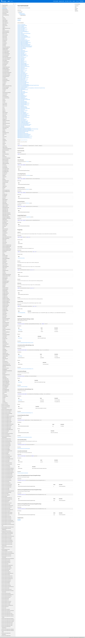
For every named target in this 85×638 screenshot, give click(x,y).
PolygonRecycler (4, 186)
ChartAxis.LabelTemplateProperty (22, 73)
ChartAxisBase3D (22, 13)
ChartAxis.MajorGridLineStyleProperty (23, 75)
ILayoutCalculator (4, 103)
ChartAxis (20, 12)
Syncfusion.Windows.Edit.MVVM (6, 569)
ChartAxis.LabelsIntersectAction (22, 65)
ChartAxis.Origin (19, 90)
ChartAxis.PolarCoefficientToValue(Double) (23, 99)
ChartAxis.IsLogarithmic (20, 58)
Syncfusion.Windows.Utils (5, 606)
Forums (77, 1)
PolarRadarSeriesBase (5, 182)
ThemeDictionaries (4, 338)
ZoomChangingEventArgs (5, 390)
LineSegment (4, 139)
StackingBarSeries (4, 295)
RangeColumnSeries (5, 206)
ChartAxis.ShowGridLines (21, 109)
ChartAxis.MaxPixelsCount (21, 79)
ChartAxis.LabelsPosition (21, 67)
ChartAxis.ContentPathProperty (22, 35)
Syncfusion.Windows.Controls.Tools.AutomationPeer (6, 557)
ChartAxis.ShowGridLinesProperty (22, 110)
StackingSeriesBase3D (5, 310)
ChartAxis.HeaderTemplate (21, 54)
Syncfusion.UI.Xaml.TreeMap (5, 488)
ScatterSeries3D (4, 235)
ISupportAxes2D (4, 116)
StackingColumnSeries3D (5, 305)
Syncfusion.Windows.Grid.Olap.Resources (7, 578)
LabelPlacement (4, 128)
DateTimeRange (4, 13)
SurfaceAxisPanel (4, 326)
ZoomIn (3, 393)
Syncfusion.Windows (4, 496)
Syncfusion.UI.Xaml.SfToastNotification (7, 462)
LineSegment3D (4, 140)
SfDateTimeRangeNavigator (6, 258)
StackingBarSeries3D (5, 297)
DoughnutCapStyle (4, 20)
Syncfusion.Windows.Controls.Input (6, 534)
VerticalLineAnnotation (5, 362)
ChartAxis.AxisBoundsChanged (22, 27)
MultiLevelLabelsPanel (5, 160)
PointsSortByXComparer (5, 180)
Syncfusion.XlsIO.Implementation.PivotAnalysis (8, 619)
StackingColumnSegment (5, 301)
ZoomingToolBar (4, 394)
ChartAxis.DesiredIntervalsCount (22, 39)
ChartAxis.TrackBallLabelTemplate (22, 121)
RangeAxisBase (4, 202)
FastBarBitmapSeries (5, 49)
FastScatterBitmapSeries (5, 71)
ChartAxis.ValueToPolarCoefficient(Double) (23, 125)
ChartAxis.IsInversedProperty (21, 57)
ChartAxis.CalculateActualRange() (22, 386)
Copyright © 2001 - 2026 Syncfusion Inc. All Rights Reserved (76, 637)
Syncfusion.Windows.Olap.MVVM (6, 581)
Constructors (76, 5)
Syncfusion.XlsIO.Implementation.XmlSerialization (6, 634)
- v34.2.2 (11, 1)
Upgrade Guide (61, 1)
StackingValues (4, 311)
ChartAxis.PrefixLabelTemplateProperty (23, 104)
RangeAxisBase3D (4, 203)
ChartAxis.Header (20, 49)
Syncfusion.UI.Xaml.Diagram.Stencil (6, 422)
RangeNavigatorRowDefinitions (6, 214)
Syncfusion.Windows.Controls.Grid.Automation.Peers (8, 525)
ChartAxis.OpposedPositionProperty (22, 89)
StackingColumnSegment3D (6, 302)
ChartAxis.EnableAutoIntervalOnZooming (23, 45)
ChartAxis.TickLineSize (20, 118)
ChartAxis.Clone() (20, 32)
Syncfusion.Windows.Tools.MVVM (6, 602)
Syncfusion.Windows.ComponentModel (7, 513)
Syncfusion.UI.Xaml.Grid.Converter (6, 438)
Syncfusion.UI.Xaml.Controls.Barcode (6, 410)
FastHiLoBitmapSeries (5, 56)
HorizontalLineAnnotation (5, 97)
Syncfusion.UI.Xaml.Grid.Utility (6, 446)
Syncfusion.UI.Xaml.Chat (5, 404)
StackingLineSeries (4, 307)
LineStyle (3, 144)
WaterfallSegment (4, 369)
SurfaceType (4, 330)
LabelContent (4, 124)
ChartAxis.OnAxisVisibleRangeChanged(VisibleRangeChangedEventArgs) (28, 85)
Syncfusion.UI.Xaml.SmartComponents (7, 464)
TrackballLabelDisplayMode (6, 346)
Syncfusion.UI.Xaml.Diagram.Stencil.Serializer (7, 424)
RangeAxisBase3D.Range (21, 132)
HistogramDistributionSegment (6, 92)
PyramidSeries (4, 196)
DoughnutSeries (4, 24)
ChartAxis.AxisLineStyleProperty (22, 30)
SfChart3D (3, 254)
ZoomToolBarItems (4, 402)
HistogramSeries (4, 95)
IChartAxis (3, 99)
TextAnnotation (4, 337)
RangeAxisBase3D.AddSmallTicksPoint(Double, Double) (25, 130)
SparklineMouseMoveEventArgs (6, 274)
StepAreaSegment (4, 313)
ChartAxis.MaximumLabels (21, 78)
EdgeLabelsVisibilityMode (5, 32)
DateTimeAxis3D (4, 8)
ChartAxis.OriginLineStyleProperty (22, 92)
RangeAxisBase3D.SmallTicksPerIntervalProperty (24, 137)
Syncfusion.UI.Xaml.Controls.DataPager (7, 413)
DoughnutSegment (4, 21)
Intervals (3, 108)
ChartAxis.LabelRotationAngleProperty (23, 64)
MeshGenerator (4, 156)
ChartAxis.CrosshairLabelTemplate (22, 36)
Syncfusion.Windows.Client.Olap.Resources (7, 509)
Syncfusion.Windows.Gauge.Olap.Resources (7, 573)
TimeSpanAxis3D (4, 342)
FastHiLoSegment (4, 60)
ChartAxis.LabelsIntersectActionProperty (23, 66)
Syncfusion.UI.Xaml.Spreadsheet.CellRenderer (8, 468)
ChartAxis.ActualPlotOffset (21, 24)
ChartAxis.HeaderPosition (21, 50)
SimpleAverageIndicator (5, 266)
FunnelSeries (4, 83)
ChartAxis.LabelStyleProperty (21, 71)
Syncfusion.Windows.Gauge (5, 570)
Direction (3, 17)
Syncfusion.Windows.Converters (6, 559)
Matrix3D (3, 155)
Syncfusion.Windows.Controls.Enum (6, 517)
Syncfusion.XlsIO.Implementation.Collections (8, 614)
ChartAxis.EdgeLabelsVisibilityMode (22, 43)
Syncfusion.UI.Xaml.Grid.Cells (5, 434)
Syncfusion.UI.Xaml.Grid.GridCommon (7, 441)
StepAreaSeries (4, 314)
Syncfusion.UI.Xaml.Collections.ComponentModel (6, 407)
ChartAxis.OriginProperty (21, 93)
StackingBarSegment (5, 294)
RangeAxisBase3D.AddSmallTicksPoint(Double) (24, 129)
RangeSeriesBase (4, 219)
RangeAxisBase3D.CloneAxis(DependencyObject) (24, 437)
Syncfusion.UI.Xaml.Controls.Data (6, 412)
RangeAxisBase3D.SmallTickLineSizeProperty (24, 134)
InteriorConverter (4, 105)
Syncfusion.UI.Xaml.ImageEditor (6, 449)
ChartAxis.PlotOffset (20, 94)
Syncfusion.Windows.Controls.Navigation (7, 540)
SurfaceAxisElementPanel (5, 322)
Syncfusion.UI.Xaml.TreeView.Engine (6, 492)
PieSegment (4, 175)
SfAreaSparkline (4, 251)
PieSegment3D (4, 176)
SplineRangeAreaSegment (5, 281)
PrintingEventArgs (4, 194)
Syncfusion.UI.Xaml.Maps (5, 453)
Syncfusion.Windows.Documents (6, 562)
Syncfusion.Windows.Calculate (6, 500)
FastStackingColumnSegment (6, 73)
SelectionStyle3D (4, 242)
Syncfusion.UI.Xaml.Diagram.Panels (6, 420)
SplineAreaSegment (5, 278)
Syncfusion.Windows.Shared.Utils (6, 597)
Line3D (3, 135)
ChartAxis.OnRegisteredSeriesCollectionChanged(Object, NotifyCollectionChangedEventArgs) (31, 87)
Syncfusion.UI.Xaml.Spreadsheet (6, 466)
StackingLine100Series (5, 306)
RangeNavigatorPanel (5, 211)
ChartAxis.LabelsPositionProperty (22, 68)
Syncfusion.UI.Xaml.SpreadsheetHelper (7, 477)
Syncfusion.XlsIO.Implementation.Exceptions (8, 618)
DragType (3, 29)
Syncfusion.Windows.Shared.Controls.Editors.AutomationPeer (8, 591)
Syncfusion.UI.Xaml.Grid (5, 432)
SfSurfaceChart (4, 262)
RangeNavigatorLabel (5, 210)
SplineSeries (4, 285)
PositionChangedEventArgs (6, 190)
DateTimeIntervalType (5, 12)
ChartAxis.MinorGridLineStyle (21, 81)
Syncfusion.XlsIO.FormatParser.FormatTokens (8, 610)
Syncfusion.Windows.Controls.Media (6, 538)
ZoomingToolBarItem (5, 396)
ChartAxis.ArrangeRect (20, 26)
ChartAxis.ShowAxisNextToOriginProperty (23, 108)
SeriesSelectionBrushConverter (6, 250)
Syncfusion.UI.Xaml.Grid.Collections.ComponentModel (6, 437)
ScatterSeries (4, 234)
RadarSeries (3, 198)
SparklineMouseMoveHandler (6, 275)
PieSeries (3, 178)
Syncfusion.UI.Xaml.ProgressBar (6, 457)
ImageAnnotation (4, 104)
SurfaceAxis (3, 321)
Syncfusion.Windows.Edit (5, 563)
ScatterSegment (4, 231)
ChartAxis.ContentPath (20, 34)
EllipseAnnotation (4, 33)
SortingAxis (3, 271)
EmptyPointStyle (4, 36)
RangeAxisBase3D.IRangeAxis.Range (22, 131)
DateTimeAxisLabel (4, 9)
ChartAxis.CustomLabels (21, 38)
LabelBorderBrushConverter (6, 123)
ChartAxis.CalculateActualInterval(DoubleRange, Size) (25, 368)
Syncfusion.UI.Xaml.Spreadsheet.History (7, 474)
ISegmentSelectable (5, 112)
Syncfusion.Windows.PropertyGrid (6, 585)
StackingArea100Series (5, 287)
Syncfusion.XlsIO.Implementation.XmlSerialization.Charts (6, 636)
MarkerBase (4, 152)
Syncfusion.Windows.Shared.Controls (7, 589)
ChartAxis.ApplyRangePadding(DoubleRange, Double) (25, 342)
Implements (76, 10)
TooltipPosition (4, 345)
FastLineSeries (4, 65)
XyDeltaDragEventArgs (5, 378)
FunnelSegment (4, 81)
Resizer (3, 227)
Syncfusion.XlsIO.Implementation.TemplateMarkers (6, 627)
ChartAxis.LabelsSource (20, 69)
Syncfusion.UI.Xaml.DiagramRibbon (6, 428)
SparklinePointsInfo (5, 277)
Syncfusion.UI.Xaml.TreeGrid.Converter (7, 484)
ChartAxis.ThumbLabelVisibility (22, 116)
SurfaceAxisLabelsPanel (5, 325)
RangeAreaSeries (4, 200)
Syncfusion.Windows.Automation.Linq (7, 497)
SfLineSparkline (4, 259)
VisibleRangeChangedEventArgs (6, 365)
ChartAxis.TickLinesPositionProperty (22, 120)
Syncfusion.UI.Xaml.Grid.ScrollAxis (6, 445)
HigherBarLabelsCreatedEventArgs (6, 85)
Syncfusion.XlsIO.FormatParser (6, 609)
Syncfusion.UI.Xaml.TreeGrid (5, 481)
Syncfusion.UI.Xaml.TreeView (5, 489)
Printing (3, 192)
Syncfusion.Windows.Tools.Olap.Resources (7, 605)
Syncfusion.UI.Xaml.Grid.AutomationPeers (7, 433)
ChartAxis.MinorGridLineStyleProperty (23, 82)
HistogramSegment (5, 93)
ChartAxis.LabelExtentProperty (21, 61)
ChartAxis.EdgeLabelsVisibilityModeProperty (24, 44)
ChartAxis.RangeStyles (20, 105)
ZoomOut (3, 398)
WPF (9, 1)
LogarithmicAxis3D (4, 147)
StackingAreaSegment (5, 289)
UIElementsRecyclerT (5, 358)
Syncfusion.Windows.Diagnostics (6, 561)
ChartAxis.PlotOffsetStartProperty (22, 98)
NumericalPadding (4, 167)
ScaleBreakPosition (4, 230)
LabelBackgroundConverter (6, 120)
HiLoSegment (4, 89)
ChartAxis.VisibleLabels (20, 126)
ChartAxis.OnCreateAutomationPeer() (22, 86)
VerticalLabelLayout (5, 361)
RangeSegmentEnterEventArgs (6, 218)
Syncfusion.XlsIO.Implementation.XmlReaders (8, 629)
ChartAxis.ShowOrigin (20, 111)
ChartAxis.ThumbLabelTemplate (22, 114)
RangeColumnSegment (5, 204)
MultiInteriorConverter (5, 159)
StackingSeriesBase (4, 309)
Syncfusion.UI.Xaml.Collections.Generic (7, 409)
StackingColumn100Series (5, 298)
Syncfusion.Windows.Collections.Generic (7, 512)
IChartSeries (4, 100)
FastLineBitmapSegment (5, 61)
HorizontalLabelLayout (5, 96)
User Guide (67, 1)
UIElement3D (4, 357)
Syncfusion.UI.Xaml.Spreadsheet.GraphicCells (8, 472)
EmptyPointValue (4, 37)
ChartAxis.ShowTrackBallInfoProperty (22, 113)
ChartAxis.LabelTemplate (21, 72)
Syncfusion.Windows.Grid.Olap (6, 574)
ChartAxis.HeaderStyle (20, 53)
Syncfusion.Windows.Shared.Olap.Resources (7, 594)
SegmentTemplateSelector (5, 238)
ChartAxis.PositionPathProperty (22, 101)
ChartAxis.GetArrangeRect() (21, 47)
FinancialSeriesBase (4, 79)
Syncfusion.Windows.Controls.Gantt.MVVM (7, 520)
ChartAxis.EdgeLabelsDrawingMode (22, 41)
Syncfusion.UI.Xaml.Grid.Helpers (6, 442)
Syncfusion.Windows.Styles (5, 598)
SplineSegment (4, 283)
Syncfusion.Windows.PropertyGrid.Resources (8, 586)
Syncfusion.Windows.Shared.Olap (6, 593)
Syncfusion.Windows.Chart (5, 501)
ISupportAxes (4, 115)
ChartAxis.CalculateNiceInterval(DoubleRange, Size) (25, 412)
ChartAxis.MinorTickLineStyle (21, 83)
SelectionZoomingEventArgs (6, 247)
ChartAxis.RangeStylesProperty (22, 106)
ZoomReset (3, 401)
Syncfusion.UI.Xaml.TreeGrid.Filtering (6, 485)
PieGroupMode (4, 174)
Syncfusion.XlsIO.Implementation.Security (7, 622)
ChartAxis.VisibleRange (20, 127)
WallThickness (4, 366)
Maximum (27, 189)
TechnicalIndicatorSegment (6, 334)
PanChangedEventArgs (5, 170)
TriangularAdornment (5, 353)
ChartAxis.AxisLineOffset (21, 28)
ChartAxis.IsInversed (20, 56)
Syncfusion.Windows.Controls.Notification (7, 541)
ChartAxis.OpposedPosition (21, 88)
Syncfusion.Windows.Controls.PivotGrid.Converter (7, 547)
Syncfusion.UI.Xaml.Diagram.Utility (6, 426)
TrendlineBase (4, 349)
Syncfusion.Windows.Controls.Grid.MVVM (7, 533)
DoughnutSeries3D (4, 25)
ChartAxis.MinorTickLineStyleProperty (23, 84)
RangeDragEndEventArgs (5, 207)
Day (2, 16)
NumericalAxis (4, 164)
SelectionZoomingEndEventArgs (6, 246)
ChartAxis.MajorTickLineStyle (21, 76)
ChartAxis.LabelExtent (20, 60)
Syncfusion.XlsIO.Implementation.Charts (7, 613)
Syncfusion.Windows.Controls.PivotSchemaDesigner (6, 550)
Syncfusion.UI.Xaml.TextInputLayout (6, 480)
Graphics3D (3, 84)
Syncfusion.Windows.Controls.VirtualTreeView (8, 558)
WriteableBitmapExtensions (6, 374)
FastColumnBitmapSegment (6, 53)
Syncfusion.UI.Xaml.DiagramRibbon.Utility (7, 429)
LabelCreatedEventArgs (5, 127)
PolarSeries (3, 183)
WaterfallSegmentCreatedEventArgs (7, 370)
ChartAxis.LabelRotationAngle (21, 63)
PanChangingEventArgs (5, 171)
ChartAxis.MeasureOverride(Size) (22, 80)
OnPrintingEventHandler (5, 168)
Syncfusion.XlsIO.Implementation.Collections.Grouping (8, 617)
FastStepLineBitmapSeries (5, 76)
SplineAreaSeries (4, 279)
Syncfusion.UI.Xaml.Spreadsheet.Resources (7, 476)
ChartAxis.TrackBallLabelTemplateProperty (23, 122)
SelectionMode (4, 239)
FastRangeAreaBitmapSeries (6, 67)
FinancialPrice (4, 77)
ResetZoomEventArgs (5, 223)
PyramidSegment (4, 195)
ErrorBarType (4, 45)
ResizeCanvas (4, 226)
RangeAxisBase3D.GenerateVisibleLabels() (23, 448)
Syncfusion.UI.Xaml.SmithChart (6, 465)
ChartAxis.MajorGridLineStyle (21, 74)
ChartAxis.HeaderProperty (21, 52)
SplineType (3, 286)
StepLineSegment (4, 315)
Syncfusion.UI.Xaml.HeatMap (5, 448)
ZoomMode (3, 397)
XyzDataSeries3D (4, 388)
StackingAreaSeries (4, 290)
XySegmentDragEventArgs (5, 381)
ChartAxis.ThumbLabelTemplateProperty (23, 115)
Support (73, 1)
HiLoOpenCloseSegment (5, 87)
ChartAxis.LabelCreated (20, 59)
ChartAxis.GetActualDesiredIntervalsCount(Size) (24, 46)
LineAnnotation (4, 136)
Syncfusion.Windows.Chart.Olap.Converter (7, 505)
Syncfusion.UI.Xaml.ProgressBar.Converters (7, 458)
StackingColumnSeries (5, 303)
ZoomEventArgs (4, 392)
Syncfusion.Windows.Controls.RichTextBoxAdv (8, 553)
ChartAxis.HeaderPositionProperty (22, 51)
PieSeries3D (3, 179)
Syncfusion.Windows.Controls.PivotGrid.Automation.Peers (7, 545)
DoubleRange (20, 329)
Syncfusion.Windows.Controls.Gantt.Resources (8, 521)
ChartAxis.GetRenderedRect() (21, 48)
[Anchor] (17, 148)
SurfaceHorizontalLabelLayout (6, 329)
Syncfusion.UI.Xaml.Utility (5, 493)
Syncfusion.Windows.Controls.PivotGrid (7, 542)
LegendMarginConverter (5, 132)
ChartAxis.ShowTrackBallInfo (21, 112)
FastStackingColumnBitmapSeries (6, 72)
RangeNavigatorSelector (5, 215)
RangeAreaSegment (5, 199)
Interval (3, 107)
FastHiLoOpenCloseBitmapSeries (6, 57)
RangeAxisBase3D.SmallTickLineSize (22, 133)
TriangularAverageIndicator (6, 354)
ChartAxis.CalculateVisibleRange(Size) (23, 31)
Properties (76, 8)
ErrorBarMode (4, 41)
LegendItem (4, 131)
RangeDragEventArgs (5, 208)
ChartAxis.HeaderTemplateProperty (22, 55)
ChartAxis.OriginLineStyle (21, 91)
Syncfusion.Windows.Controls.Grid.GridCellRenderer (6, 529)
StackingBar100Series (5, 291)
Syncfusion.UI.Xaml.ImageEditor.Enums (7, 450)
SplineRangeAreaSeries (5, 282)
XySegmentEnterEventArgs (5, 384)
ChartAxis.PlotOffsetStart (21, 97)
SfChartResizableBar (5, 255)
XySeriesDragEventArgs (5, 385)
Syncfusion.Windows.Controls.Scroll (6, 554)
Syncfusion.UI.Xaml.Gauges (5, 430)
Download (81, 1)
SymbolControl (4, 333)
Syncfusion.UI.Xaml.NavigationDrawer (7, 456)
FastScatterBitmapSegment (6, 69)
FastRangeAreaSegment (5, 68)
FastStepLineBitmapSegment (6, 75)
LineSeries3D (4, 143)
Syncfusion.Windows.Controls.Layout (7, 537)
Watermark (3, 373)
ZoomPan (3, 400)
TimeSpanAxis (4, 341)
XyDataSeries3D (4, 377)
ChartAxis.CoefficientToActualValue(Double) (23, 33)
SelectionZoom (4, 243)
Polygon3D (3, 184)
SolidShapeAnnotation (5, 270)
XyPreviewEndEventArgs (5, 380)
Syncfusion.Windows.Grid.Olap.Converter (7, 577)
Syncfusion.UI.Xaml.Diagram (5, 414)
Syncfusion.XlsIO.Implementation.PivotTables (8, 621)
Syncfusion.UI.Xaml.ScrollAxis (5, 461)
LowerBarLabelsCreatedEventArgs (6, 148)
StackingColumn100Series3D (6, 299)
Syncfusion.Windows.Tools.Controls (6, 601)
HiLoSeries (3, 91)
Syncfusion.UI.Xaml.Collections (6, 405)
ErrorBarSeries (4, 44)
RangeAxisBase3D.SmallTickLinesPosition (23, 135)
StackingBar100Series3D (5, 293)
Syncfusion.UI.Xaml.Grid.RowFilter (6, 444)
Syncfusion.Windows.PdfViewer (6, 582)
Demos (70, 1)
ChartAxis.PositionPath (20, 100)
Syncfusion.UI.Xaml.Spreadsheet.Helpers (7, 473)
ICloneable (3, 101)
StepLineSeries (4, 317)
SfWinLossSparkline (5, 263)
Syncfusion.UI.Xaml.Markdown (6, 454)
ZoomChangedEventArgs (5, 389)
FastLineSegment (4, 64)
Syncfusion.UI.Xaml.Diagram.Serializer (7, 421)
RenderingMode (4, 222)
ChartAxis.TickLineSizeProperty (22, 119)
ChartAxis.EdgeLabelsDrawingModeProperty (24, 42)
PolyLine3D (3, 187)
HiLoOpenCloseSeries (5, 88)
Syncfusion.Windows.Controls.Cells (6, 516)
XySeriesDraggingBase (5, 386)
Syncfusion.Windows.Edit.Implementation (7, 565)
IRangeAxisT (4, 111)
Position (3, 188)
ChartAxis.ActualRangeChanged (22, 25)
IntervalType (28, 175)
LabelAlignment (4, 119)
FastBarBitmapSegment (5, 48)
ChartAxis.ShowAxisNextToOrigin (22, 107)
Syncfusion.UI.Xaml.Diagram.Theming (7, 425)
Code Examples (55, 1)
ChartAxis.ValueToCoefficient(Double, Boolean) (24, 124)
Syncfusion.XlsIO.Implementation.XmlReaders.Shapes (8, 631)
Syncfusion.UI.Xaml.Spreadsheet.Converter (7, 470)
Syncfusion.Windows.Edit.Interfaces (6, 566)
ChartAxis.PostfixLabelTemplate (22, 102)
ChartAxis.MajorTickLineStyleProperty (23, 77)
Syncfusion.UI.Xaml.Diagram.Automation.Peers (8, 416)
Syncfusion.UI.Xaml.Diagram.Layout (6, 418)
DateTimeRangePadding (21, 312)
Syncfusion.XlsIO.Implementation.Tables (7, 625)
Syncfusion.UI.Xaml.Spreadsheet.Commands (7, 469)
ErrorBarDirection (4, 40)
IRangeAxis (19, 20)
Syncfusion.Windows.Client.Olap (6, 508)
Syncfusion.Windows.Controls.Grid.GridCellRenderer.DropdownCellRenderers (7, 531)
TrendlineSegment (4, 350)
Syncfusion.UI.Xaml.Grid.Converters (6, 440)
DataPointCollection (5, 5)
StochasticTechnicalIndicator (6, 318)
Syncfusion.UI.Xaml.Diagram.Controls (7, 417)
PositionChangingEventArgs (6, 191)
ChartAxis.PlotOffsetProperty (21, 96)
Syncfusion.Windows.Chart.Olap (6, 504)
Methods (76, 9)
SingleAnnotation (4, 267)
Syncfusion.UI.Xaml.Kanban (5, 452)
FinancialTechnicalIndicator (6, 80)
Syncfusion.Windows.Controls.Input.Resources (8, 536)
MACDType (3, 151)
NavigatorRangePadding (5, 163)
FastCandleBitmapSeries (5, 52)
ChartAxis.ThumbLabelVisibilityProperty (23, 117)
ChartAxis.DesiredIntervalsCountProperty (23, 40)
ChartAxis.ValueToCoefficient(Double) (22, 123)
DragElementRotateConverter (6, 28)
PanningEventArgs (4, 172)
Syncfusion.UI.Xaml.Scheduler (6, 460)
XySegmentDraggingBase (5, 382)
